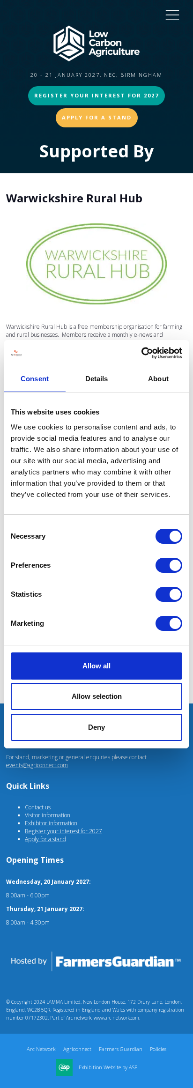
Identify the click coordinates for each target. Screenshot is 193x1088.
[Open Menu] (172, 14)
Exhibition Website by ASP (108, 1067)
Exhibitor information (51, 823)
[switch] (169, 565)
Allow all (96, 666)
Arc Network (41, 1049)
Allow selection (97, 696)
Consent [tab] (35, 379)
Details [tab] (96, 379)
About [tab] (158, 379)
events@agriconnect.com (37, 765)
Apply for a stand (45, 839)
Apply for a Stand (97, 117)
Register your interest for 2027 (96, 95)
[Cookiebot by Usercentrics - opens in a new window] (141, 353)
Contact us (38, 807)
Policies (158, 1049)
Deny (96, 727)
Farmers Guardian (120, 1049)
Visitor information (47, 815)
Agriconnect (77, 1049)
